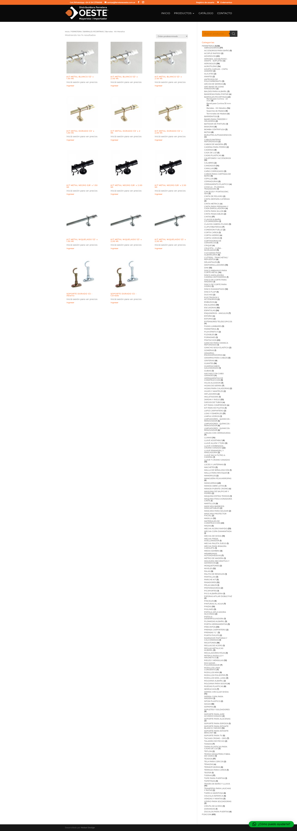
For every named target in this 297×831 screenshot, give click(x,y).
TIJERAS (208, 775)
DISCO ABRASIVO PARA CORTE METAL (215, 271)
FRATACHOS (210, 340)
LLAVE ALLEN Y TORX (214, 443)
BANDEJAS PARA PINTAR (216, 94)
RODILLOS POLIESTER (214, 675)
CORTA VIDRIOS (212, 238)
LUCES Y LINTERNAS (214, 464)
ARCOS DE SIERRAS (213, 84)
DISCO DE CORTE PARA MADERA (215, 281)
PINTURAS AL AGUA (213, 604)
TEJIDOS (208, 759)
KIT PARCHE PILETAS (214, 408)
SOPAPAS (208, 707)
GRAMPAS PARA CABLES (216, 358)
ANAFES (208, 76)
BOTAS (207, 132)
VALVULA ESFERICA (213, 796)
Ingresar (70, 85)
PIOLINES (208, 609)
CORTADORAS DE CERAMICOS (212, 242)
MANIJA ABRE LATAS (214, 486)
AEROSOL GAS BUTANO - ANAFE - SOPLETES (216, 60)
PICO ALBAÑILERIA (213, 593)
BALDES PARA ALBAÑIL (215, 91)
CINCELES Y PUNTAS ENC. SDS (216, 192)
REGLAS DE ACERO (213, 645)
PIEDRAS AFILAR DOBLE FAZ (218, 596)
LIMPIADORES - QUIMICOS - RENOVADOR (217, 420)
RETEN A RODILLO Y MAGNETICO (214, 656)
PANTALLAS (209, 577)
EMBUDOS (209, 302)
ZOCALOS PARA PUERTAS (216, 811)
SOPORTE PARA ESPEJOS (216, 723)
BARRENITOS (210, 116)
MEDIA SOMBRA (212, 551)
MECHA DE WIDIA (213, 536)
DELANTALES (210, 262)
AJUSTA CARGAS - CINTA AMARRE (216, 70)
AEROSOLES (210, 63)
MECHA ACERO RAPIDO (215, 528)
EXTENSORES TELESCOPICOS (218, 321)
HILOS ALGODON (212, 383)
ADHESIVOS (210, 56)
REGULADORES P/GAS (214, 653)
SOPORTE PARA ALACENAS (217, 719)
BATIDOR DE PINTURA (215, 124)
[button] (271, 824)
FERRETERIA (76, 31)
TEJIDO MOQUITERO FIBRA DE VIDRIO (217, 755)
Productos (183, 13)
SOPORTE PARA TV (213, 735)
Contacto (224, 13)
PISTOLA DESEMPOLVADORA (214, 618)
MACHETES (209, 467)
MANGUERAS (210, 483)
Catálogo (206, 13)
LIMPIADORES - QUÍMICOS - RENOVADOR (217, 424)
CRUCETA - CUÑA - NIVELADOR (213, 249)
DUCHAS (208, 294)
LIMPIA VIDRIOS (212, 416)
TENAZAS (208, 764)
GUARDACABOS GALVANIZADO (212, 367)
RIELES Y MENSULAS (214, 660)
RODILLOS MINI (211, 672)
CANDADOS (210, 165)
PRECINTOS (209, 627)
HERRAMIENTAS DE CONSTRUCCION (213, 379)
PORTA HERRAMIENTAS (215, 624)
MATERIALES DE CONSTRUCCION (212, 522)
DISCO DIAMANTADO (214, 289)
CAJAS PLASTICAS (212, 155)
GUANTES (208, 363)
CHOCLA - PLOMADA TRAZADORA (214, 188)
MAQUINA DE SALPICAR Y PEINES (216, 492)
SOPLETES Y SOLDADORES (217, 709)
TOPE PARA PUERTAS (214, 778)
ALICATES (208, 74)
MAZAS (207, 526)
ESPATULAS (209, 310)
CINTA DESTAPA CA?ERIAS (217, 199)
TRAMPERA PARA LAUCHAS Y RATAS (217, 789)
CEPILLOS (209, 178)
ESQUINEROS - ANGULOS (216, 313)
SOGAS (207, 704)
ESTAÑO (208, 316)
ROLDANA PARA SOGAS (215, 683)
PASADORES (210, 582)
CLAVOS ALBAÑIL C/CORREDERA (212, 220)
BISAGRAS (209, 126)
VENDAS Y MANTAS (213, 798)
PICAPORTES (210, 591)
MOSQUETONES (211, 565)
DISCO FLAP (210, 292)
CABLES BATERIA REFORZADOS (212, 140)
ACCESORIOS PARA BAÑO (216, 50)
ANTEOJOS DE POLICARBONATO (213, 80)
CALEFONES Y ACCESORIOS (217, 158)
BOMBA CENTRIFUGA (214, 129)
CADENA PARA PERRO (215, 147)
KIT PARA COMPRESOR (215, 405)
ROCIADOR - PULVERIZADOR (212, 664)
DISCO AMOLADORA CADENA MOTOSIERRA (215, 276)
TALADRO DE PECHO (214, 741)
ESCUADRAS (210, 307)
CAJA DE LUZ (210, 152)
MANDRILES (210, 475)
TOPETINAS (209, 781)
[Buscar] (233, 34)
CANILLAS (209, 168)
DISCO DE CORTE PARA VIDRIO (215, 285)
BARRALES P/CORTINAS (93, 31)
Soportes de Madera (216, 111)
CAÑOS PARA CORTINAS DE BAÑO (217, 175)
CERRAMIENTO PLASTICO (216, 184)
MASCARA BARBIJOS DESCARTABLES (214, 507)
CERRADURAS (211, 181)
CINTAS (207, 216)
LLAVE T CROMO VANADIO (217, 460)
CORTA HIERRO (211, 235)
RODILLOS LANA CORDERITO (212, 669)
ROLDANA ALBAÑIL (213, 681)
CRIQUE (208, 245)
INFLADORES (210, 394)
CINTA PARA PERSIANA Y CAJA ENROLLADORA (216, 207)
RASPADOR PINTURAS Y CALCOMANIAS (215, 639)
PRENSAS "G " (210, 632)
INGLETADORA (211, 397)
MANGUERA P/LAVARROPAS (217, 478)
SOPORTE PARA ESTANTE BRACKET (216, 732)
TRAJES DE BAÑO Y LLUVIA (217, 784)
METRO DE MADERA (214, 558)
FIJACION (206, 814)
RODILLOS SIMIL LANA (215, 678)
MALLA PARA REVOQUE (215, 473)
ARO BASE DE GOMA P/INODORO (214, 88)
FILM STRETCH (211, 332)
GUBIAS (207, 371)
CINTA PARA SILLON (214, 211)
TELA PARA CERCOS (213, 761)
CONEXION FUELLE (213, 229)
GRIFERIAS (209, 360)
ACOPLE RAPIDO (212, 53)
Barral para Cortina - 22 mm (217, 100)
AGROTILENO (210, 66)
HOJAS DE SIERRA (213, 385)
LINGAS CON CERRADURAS (217, 433)
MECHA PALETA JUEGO (215, 543)
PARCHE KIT (210, 579)
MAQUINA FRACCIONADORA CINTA (218, 500)
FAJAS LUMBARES (212, 326)
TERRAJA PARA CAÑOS (215, 770)
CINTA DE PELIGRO (213, 196)
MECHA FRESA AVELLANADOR (211, 540)
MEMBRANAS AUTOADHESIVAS (212, 554)
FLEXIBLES (209, 334)
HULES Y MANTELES (213, 391)
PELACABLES (210, 585)
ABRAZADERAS (211, 48)
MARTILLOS (209, 503)
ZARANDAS (209, 809)
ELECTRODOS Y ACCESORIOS (211, 298)
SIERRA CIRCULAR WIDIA (216, 692)
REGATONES (210, 643)
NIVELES (208, 568)
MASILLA (208, 518)
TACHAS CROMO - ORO (215, 738)
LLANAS (208, 437)
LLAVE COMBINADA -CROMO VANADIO (214, 447)
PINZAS (207, 606)
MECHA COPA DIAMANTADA (218, 531)
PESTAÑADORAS (212, 588)
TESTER (207, 772)
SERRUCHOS (210, 689)
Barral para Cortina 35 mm (219, 103)
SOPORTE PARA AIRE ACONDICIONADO (214, 715)
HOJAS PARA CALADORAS (216, 388)
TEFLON (208, 751)
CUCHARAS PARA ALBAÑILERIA (212, 254)
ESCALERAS (209, 305)
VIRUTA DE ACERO (213, 806)
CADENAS (209, 150)
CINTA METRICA (212, 203)
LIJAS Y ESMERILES (213, 413)
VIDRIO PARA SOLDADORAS (217, 801)
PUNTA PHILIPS (211, 635)
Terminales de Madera (217, 113)
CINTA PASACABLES (213, 214)
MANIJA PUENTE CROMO (216, 488)
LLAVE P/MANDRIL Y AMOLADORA (214, 451)
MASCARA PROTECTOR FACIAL (215, 514)
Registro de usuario (205, 3)
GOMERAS (209, 350)
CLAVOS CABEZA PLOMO (216, 224)
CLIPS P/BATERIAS (213, 227)
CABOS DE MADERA (213, 144)
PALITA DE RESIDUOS (214, 574)
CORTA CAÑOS (211, 232)
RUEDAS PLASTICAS (213, 686)
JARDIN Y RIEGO (212, 399)
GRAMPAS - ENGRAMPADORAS (213, 354)
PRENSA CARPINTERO (215, 630)
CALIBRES (209, 163)
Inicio (165, 13)
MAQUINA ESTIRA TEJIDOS (217, 496)
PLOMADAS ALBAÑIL (214, 621)
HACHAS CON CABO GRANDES (214, 374)
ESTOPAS (208, 319)
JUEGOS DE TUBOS (213, 402)
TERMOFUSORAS (212, 767)
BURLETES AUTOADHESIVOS (217, 135)
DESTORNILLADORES (214, 265)
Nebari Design (88, 827)
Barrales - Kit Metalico (217, 108)
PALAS (207, 571)
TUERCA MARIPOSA (213, 793)
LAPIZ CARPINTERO (213, 410)
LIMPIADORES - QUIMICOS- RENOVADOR (217, 429)
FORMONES (209, 337)
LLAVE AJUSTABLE (213, 440)
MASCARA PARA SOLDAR (216, 511)
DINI (206, 268)
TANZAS (208, 744)
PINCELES (209, 601)
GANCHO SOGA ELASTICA (216, 347)
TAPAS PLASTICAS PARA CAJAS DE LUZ (215, 747)
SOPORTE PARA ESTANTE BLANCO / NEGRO (216, 727)
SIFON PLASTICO (212, 701)
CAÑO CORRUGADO (214, 171)
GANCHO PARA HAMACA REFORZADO (216, 344)
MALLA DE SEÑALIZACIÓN (216, 470)
